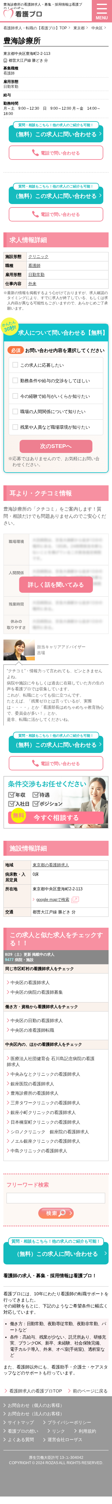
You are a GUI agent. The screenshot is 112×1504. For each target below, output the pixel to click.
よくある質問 (21, 1439)
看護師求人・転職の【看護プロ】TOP (35, 28)
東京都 (79, 28)
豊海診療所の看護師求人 (34, 1093)
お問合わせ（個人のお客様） (36, 1405)
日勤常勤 (36, 274)
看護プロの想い (23, 1431)
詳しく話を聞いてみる (56, 585)
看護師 (34, 265)
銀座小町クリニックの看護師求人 (43, 1112)
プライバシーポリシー (69, 1422)
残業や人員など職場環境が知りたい (55, 427)
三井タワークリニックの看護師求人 (45, 1102)
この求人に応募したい (42, 365)
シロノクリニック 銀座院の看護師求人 (50, 1131)
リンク (58, 1431)
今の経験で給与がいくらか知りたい (55, 396)
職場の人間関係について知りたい (53, 411)
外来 (32, 283)
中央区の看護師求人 (30, 982)
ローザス (73, 1439)
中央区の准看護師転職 (32, 1030)
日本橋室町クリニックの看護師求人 (45, 1122)
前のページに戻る (90, 1390)
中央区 (97, 28)
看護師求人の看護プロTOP (35, 1390)
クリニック (38, 256)
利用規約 (87, 1431)
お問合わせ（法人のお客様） (36, 1413)
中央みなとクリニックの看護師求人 (45, 1074)
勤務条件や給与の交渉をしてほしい (55, 380)
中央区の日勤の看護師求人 (37, 1020)
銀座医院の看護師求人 (32, 1083)
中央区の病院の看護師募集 (37, 992)
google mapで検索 (52, 899)
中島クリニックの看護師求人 (39, 1150)
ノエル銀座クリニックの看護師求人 (45, 1141)
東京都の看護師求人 (51, 865)
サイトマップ (21, 1422)
